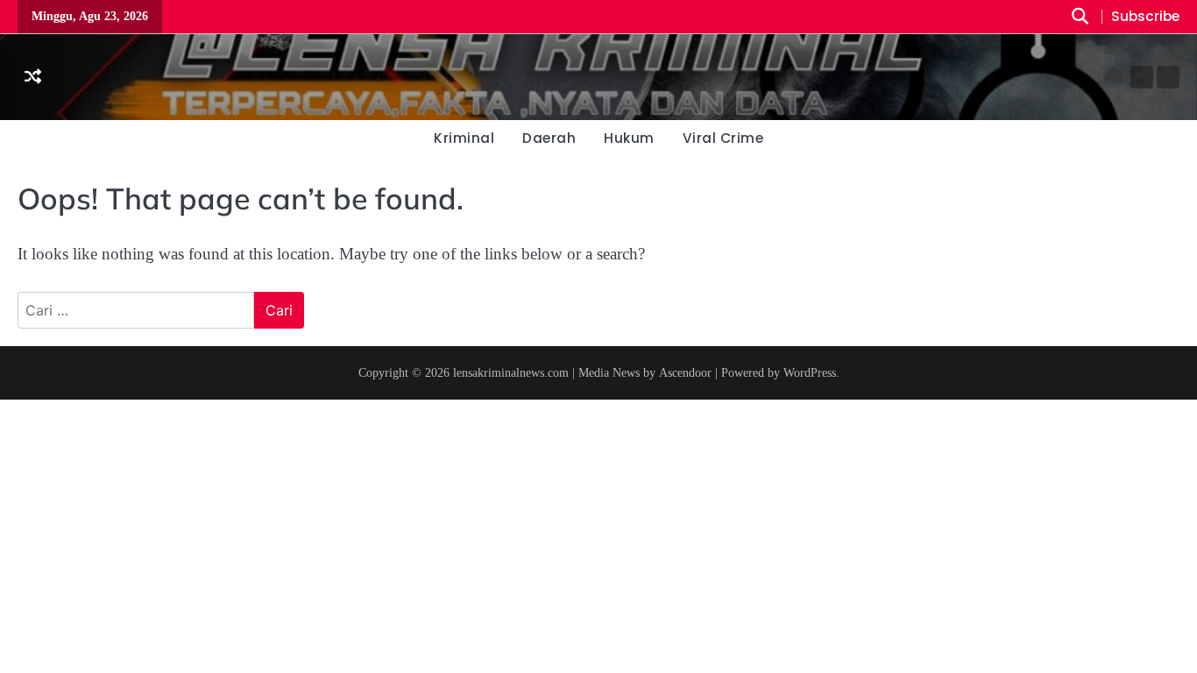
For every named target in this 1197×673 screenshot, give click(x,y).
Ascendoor (685, 372)
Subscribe (1145, 17)
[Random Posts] (33, 77)
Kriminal (464, 138)
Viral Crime (723, 138)
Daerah (549, 138)
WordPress (809, 372)
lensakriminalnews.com (511, 372)
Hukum (629, 138)
